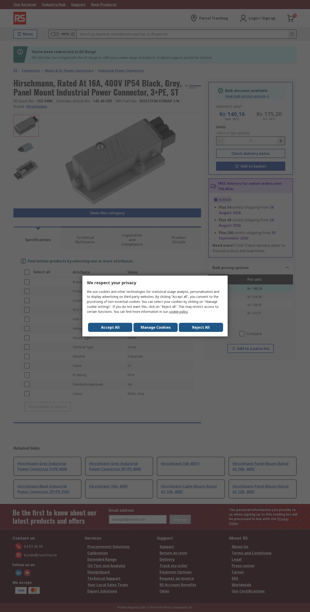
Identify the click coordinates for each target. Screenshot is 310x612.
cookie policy (178, 311)
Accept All (110, 327)
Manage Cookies (156, 327)
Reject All (201, 327)
